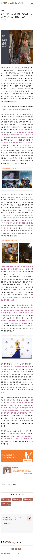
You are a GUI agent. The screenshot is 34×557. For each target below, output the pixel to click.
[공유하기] (7, 484)
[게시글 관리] (9, 484)
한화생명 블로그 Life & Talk (12, 3)
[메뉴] (32, 3)
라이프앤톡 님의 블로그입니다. (10, 520)
